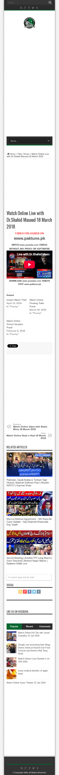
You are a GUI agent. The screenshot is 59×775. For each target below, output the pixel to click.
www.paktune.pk (29, 238)
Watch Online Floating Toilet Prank (37, 303)
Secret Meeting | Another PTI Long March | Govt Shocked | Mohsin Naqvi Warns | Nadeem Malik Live (29, 561)
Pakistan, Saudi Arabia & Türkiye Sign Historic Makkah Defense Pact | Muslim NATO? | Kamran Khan (28, 482)
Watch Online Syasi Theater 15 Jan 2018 (26, 682)
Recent (29, 626)
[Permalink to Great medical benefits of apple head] (11, 678)
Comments (44, 626)
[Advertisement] (29, 52)
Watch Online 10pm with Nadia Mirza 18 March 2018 (30, 427)
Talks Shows (23, 154)
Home (12, 154)
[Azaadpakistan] (29, 26)
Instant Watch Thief (17, 300)
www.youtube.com (29, 245)
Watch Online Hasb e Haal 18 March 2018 (26, 435)
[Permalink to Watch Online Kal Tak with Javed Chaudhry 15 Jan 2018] (11, 640)
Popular (14, 626)
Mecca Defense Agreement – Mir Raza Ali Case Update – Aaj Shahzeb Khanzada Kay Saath (29, 522)
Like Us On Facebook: (18, 612)
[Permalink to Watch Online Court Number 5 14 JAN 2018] (11, 666)
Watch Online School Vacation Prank (15, 324)
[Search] (50, 2)
